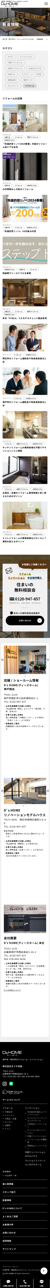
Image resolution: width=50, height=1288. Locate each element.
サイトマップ (9, 1248)
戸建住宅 (9, 1112)
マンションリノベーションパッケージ (37, 1119)
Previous (2, 660)
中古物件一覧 (11, 1175)
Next (48, 660)
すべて (10, 56)
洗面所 (8, 1125)
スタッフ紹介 (9, 1192)
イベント (25, 74)
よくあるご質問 (10, 1216)
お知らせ (11, 74)
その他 (38, 74)
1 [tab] (17, 676)
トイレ (8, 1128)
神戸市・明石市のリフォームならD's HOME (18, 39)
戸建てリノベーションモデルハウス (35, 1154)
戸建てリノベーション (37, 1136)
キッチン (9, 1122)
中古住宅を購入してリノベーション (37, 1113)
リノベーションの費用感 (37, 1140)
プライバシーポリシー (11, 1266)
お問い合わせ (9, 1232)
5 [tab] (32, 676)
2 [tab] (21, 676)
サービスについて (11, 1099)
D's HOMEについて (12, 990)
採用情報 (7, 1240)
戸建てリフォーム (15, 62)
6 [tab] (34, 806)
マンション (10, 1115)
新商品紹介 (12, 80)
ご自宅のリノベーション (37, 1125)
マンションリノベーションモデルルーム (35, 1162)
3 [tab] (25, 676)
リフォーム (29, 86)
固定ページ (28, 80)
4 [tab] (29, 676)
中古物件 (7, 1171)
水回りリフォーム (15, 68)
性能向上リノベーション (37, 1147)
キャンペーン (13, 86)
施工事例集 (8, 1183)
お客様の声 (8, 1224)
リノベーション (26, 56)
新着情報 (40, 39)
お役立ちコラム (35, 68)
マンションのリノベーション (37, 1131)
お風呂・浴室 (11, 1118)
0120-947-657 (27, 598)
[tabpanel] (25, 660)
